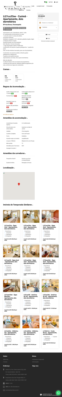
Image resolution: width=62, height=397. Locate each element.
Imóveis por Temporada (38, 359)
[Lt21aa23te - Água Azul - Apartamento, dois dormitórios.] (50, 216)
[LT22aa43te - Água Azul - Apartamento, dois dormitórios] (50, 251)
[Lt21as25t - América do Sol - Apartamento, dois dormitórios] (30, 285)
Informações (35, 361)
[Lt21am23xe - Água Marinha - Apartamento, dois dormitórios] (11, 285)
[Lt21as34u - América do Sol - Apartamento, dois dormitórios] (50, 285)
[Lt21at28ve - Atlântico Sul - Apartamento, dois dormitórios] (30, 321)
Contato (28, 10)
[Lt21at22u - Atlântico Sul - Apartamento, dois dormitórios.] (11, 321)
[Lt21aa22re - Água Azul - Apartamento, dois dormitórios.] (11, 216)
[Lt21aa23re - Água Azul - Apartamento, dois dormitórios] (30, 216)
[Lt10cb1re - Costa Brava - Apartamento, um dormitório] (50, 321)
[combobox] (50, 27)
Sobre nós (5, 359)
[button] (19, 69)
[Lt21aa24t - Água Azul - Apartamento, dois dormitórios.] (11, 251)
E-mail (48, 34)
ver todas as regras (8, 114)
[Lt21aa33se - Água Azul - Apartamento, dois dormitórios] (30, 251)
